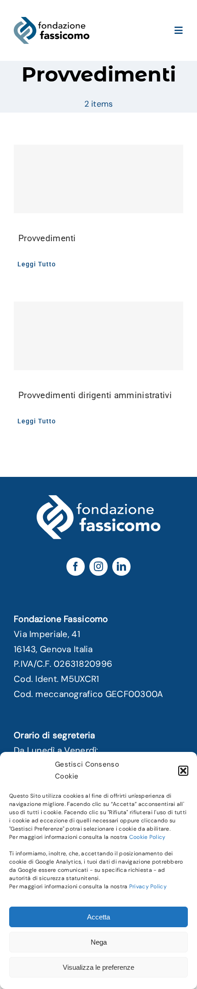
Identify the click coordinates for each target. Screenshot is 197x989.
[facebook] (75, 566)
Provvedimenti (47, 238)
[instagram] (98, 566)
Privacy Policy (148, 886)
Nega (99, 942)
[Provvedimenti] (98, 179)
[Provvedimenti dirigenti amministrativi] (98, 336)
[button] (183, 770)
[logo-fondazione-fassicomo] (51, 21)
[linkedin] (121, 566)
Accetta (98, 917)
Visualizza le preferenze (98, 967)
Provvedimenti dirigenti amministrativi (95, 395)
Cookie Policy (147, 837)
